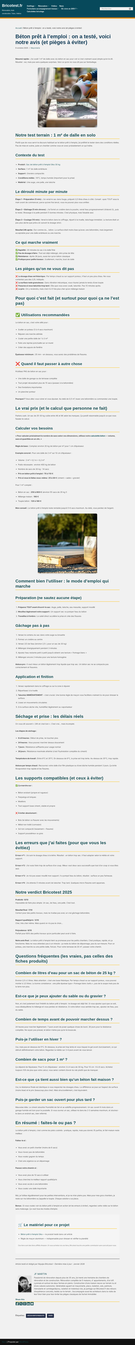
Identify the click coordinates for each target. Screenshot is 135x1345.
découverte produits (35, 1315)
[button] (58, 8)
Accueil (18, 28)
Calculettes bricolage (35, 11)
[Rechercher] (130, 8)
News (61, 6)
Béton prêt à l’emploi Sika (31, 1234)
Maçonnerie (35, 48)
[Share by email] (32, 1304)
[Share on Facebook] (17, 1304)
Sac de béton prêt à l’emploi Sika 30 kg (43, 164)
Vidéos (54, 6)
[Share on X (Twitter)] (21, 1304)
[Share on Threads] (24, 1304)
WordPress (23, 1342)
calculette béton (98, 436)
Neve (4, 1342)
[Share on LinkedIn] (28, 1304)
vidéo (50, 1315)
